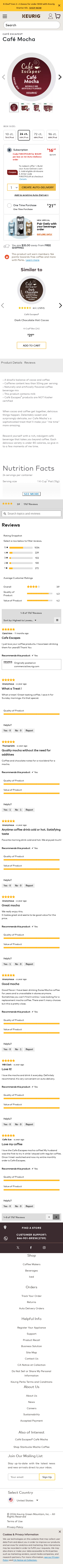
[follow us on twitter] (18, 1248)
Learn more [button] (32, 259)
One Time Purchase (24, 206)
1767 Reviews (32, 504)
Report (29, 730)
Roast (51, 47)
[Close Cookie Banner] (60, 1532)
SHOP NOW (35, 7)
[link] (8, 504)
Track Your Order (32, 1295)
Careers (31, 1408)
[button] (5, 16)
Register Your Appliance (31, 1327)
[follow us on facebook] (31, 1248)
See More (31, 494)
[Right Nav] (59, 305)
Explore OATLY (44, 234)
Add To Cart (31, 345)
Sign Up (47, 1476)
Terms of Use (15, 1521)
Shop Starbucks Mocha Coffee (31, 1446)
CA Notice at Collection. (25, 1559)
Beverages (31, 1270)
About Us (31, 1395)
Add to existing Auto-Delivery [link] (32, 195)
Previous (3, 77)
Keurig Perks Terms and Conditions (31, 1381)
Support (31, 1333)
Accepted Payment (31, 1420)
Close (59, 5)
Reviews (29, 362)
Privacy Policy (15, 1526)
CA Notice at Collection (32, 1364)
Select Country (20, 1492)
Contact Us (31, 1358)
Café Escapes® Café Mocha (31, 1439)
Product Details (11, 362)
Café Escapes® (13, 33)
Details (23, 179)
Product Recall (31, 1339)
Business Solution (31, 1346)
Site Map (31, 1352)
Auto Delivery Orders (31, 1308)
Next (59, 77)
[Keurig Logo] (31, 15)
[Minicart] (57, 16)
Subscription (20, 149)
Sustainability (31, 1414)
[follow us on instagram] (44, 1248)
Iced (31, 1276)
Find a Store (31, 1227)
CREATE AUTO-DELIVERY (38, 187)
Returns (31, 1301)
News (31, 1401)
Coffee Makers (31, 1264)
